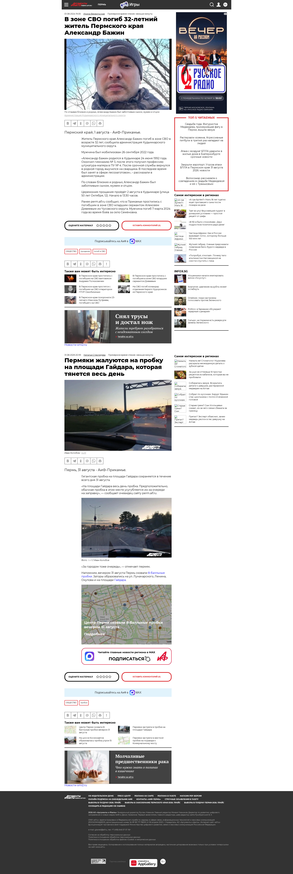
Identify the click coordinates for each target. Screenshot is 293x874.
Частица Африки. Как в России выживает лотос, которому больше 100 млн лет (207, 236)
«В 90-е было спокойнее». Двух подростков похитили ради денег (207, 223)
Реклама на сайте (144, 796)
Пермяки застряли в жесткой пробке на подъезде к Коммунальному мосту (148, 741)
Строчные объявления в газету (181, 799)
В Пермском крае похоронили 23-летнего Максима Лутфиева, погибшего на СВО (97, 300)
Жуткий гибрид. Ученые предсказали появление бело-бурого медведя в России (208, 247)
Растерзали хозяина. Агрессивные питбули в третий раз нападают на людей (201, 140)
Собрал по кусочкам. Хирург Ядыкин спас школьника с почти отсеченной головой (208, 397)
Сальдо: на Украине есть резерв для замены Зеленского (207, 321)
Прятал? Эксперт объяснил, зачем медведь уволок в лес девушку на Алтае (207, 419)
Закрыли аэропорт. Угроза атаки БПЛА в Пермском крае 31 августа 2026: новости (201, 167)
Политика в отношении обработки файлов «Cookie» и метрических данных (122, 839)
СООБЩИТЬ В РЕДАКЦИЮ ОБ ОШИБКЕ (106, 806)
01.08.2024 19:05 (72, 14)
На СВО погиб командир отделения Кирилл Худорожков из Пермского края (150, 289)
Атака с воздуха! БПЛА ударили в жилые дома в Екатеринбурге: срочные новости (201, 154)
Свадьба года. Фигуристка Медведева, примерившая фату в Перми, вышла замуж (201, 127)
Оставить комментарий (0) (147, 225)
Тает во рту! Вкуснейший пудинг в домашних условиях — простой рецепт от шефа (207, 213)
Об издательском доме (101, 796)
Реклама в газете (167, 796)
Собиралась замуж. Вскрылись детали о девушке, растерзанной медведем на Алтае (206, 386)
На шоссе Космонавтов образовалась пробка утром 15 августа (95, 741)
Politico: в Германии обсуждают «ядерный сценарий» (204, 310)
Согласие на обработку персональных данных (109, 835)
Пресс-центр (124, 796)
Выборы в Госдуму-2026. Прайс (104, 803)
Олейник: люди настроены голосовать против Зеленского (204, 299)
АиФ (83, 453)
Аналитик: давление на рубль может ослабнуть (207, 288)
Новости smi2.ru (75, 344)
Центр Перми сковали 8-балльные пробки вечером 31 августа (123, 625)
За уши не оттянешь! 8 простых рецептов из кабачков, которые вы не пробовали (208, 375)
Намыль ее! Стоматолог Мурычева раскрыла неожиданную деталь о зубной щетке (207, 363)
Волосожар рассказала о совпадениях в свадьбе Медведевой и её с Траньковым (201, 181)
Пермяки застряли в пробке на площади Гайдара (149, 728)
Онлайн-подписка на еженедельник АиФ (110, 799)
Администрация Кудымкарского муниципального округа (94, 115)
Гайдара (120, 580)
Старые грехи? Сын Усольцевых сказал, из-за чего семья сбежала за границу (208, 408)
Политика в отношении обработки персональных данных (114, 837)
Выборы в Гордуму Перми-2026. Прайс (204, 803)
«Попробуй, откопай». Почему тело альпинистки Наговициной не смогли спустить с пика (207, 258)
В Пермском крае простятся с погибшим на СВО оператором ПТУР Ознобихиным (95, 289)
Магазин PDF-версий (191, 796)
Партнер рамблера (118, 861)
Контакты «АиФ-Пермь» (148, 799)
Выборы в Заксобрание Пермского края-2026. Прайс (152, 803)
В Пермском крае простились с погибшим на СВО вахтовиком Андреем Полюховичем (95, 278)
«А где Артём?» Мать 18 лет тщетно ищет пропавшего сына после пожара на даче (207, 202)
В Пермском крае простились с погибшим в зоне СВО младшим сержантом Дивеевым (150, 278)
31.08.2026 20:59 (72, 355)
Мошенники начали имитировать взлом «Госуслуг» (205, 276)
